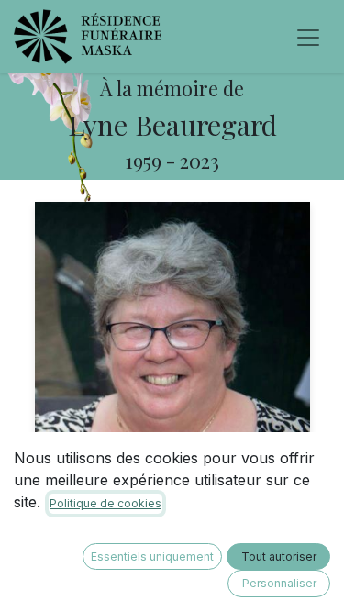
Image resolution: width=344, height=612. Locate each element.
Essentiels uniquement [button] (152, 556)
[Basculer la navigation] (308, 37)
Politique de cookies (105, 503)
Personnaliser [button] (279, 583)
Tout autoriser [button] (278, 556)
